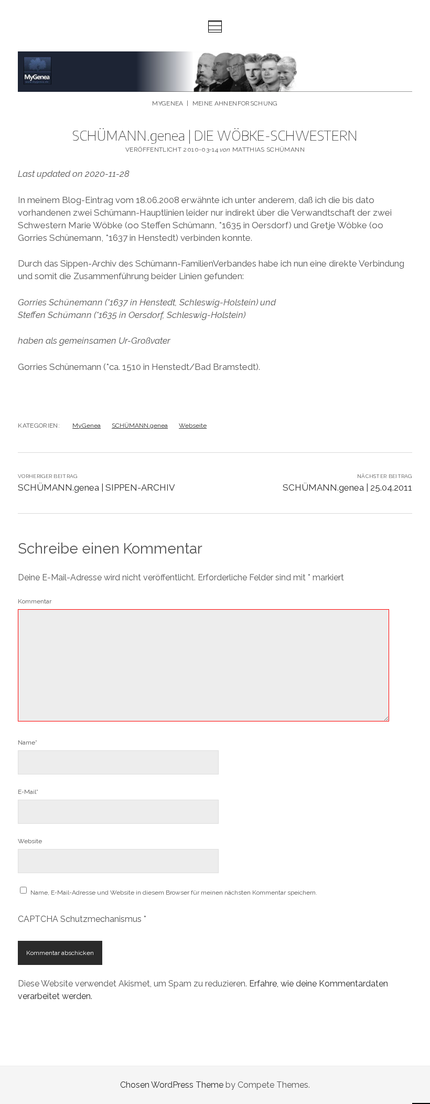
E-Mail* (28, 791)
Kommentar (34, 601)
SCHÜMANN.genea (140, 425)
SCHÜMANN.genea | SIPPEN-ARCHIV (96, 487)
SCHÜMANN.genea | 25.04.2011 (347, 487)
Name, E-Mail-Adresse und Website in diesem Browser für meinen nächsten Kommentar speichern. (173, 892)
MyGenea (86, 425)
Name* (27, 742)
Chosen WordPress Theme (171, 1085)
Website (30, 841)
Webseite (193, 425)
